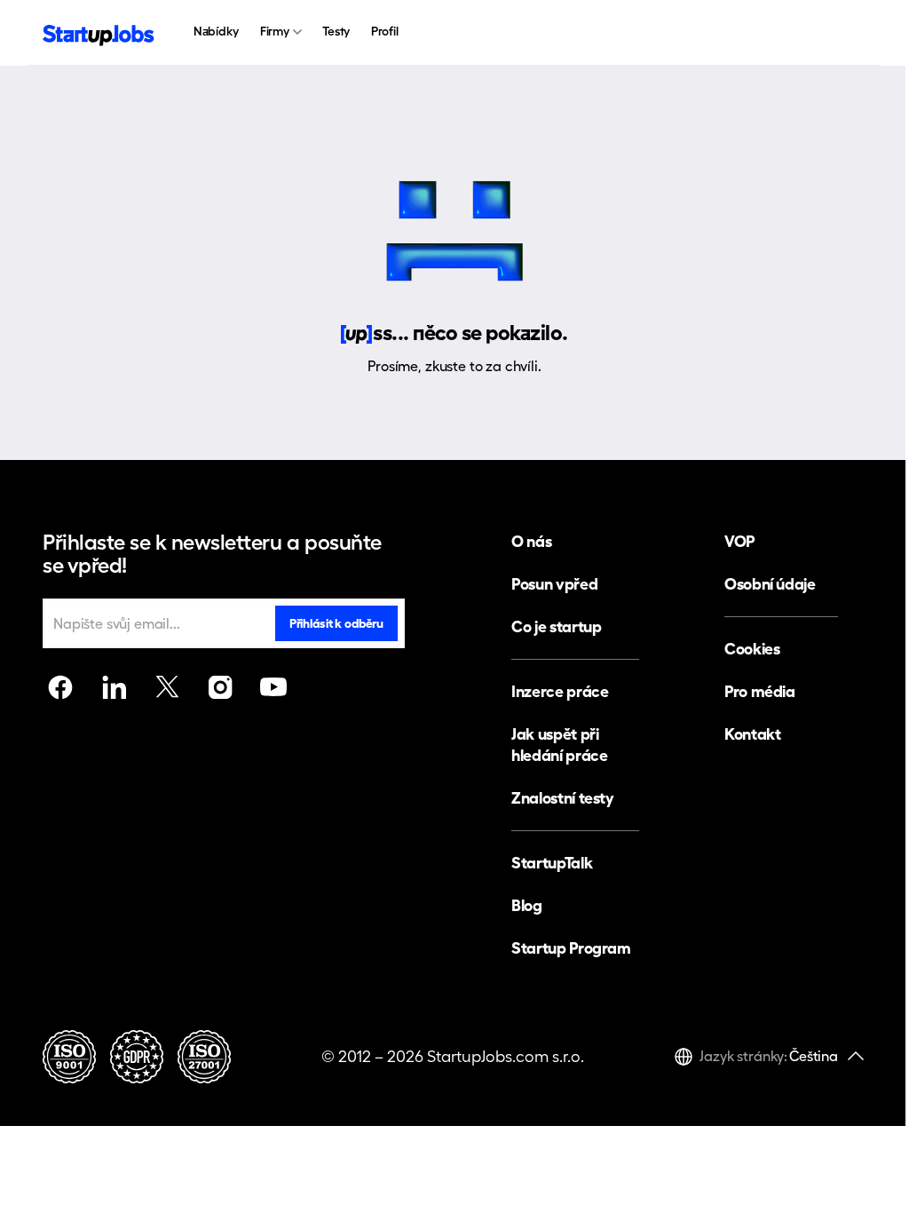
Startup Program (571, 948)
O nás (531, 541)
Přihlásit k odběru (336, 623)
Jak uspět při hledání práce (559, 745)
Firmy (274, 31)
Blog (526, 905)
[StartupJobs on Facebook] (60, 687)
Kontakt (752, 734)
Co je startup (556, 626)
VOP (739, 541)
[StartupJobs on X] (167, 687)
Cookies (751, 648)
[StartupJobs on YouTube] (273, 687)
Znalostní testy (562, 798)
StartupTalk (551, 862)
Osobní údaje (770, 584)
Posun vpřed (554, 584)
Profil (384, 31)
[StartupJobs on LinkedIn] (113, 687)
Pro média (759, 691)
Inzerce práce (559, 691)
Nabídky (216, 31)
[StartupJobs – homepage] (98, 33)
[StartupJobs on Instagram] (220, 687)
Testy (336, 31)
